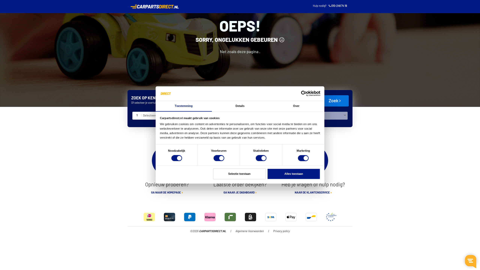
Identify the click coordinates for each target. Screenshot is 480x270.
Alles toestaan (293, 173)
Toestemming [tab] (184, 105)
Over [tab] (296, 105)
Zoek (334, 101)
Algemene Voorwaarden (250, 231)
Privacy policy (281, 231)
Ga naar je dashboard (239, 192)
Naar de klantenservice (312, 192)
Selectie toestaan (239, 173)
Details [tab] (240, 105)
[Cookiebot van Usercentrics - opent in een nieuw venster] (303, 93)
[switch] (219, 158)
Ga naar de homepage (166, 192)
